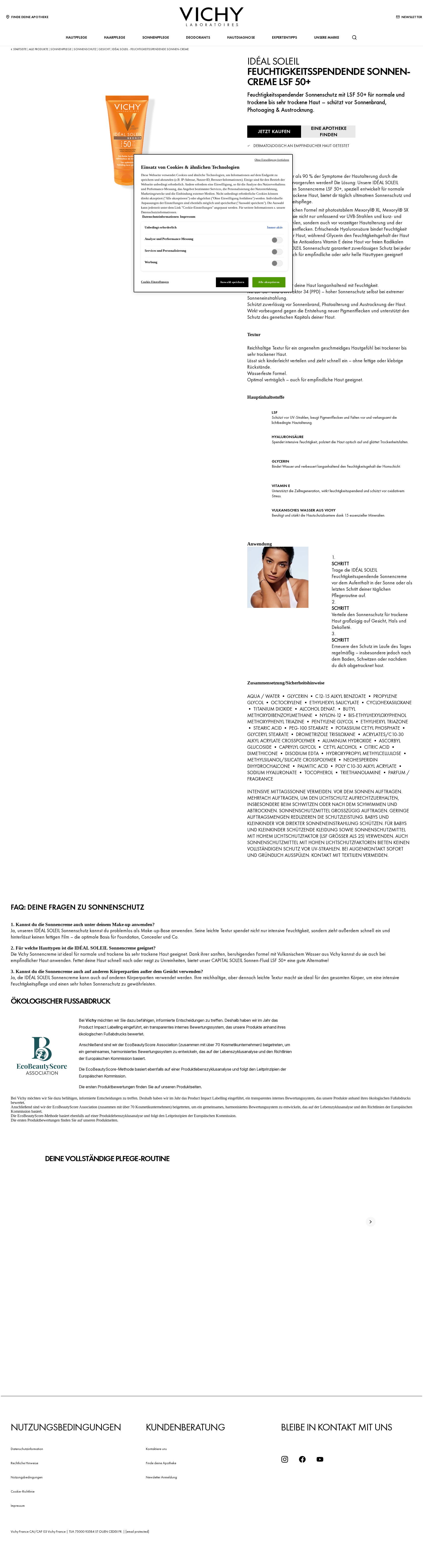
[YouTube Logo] (320, 1459)
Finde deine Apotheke (161, 1463)
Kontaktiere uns (156, 1449)
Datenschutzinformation (27, 1449)
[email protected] (137, 1531)
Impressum (18, 1505)
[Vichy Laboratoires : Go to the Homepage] (211, 16)
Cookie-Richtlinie (23, 1491)
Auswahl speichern (232, 282)
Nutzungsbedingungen (27, 1477)
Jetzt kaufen (274, 131)
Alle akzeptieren (269, 282)
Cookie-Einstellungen (155, 281)
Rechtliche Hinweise (24, 1463)
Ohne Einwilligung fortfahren (272, 159)
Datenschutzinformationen (160, 216)
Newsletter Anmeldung (161, 1477)
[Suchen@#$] (354, 37)
